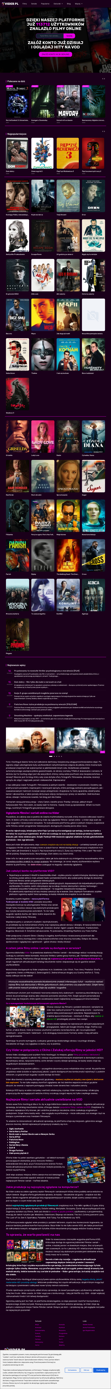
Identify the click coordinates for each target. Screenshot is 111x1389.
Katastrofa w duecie (64, 120)
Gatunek (57, 4)
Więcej (77, 4)
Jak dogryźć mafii (63, 334)
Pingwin (9, 653)
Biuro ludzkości (88, 373)
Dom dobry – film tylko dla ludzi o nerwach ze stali (37, 682)
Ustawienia (72, 1370)
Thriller (61, 1342)
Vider (27, 952)
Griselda (9, 455)
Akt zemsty (61, 294)
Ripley (33, 574)
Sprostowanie (62, 495)
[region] (55, 1369)
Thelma (34, 373)
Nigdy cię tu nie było (89, 254)
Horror (37, 1345)
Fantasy (38, 1339)
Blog (69, 4)
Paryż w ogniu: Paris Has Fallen (43, 535)
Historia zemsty (88, 294)
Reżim (59, 455)
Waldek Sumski (88, 1324)
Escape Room (36, 254)
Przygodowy (63, 1333)
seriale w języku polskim (62, 1211)
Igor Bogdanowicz (89, 1330)
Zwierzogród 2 (36, 171)
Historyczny (39, 1342)
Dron (84, 215)
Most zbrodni (36, 495)
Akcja (37, 1324)
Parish (8, 574)
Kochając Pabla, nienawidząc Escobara (20, 215)
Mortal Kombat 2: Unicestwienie (18, 120)
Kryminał (62, 1327)
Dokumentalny (40, 1330)
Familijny (38, 1336)
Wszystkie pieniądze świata (92, 334)
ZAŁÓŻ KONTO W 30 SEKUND (55, 54)
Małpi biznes (61, 535)
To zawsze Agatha (38, 614)
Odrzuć (86, 1370)
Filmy (25, 4)
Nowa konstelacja (88, 535)
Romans (61, 1336)
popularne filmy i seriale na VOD (75, 1107)
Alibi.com (34, 294)
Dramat (37, 1333)
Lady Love (35, 455)
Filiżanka (9, 535)
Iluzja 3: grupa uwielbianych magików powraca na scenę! (41, 693)
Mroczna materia (12, 614)
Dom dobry (10, 171)
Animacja (38, 1327)
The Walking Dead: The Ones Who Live (71, 574)
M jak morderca (37, 215)
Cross (84, 574)
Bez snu (9, 334)
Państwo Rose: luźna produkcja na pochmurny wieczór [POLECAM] (45, 704)
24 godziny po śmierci (65, 254)
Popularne (45, 4)
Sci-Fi (61, 1339)
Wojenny (62, 1345)
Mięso (33, 334)
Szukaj (69, 36)
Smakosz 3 (10, 413)
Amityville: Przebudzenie (15, 254)
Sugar (84, 495)
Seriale (34, 4)
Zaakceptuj (100, 1370)
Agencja (85, 614)
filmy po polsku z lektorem (85, 1055)
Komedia (62, 1324)
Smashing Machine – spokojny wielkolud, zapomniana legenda (43, 715)
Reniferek (10, 495)
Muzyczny (62, 1330)
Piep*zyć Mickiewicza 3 (65, 171)
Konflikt (60, 614)
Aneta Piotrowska (89, 1327)
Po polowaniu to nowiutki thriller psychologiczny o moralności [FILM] (46, 671)
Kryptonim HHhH (12, 294)
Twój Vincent (61, 215)
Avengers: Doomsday (39, 120)
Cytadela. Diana (88, 455)
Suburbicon (10, 373)
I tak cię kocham (63, 373)
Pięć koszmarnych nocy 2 (91, 171)
